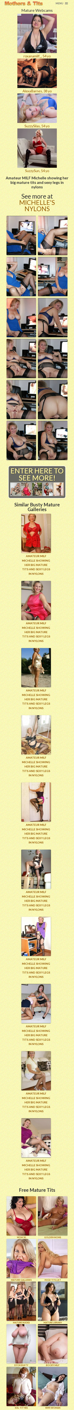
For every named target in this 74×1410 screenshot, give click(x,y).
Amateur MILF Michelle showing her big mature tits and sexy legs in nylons (36, 564)
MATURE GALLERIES (21, 1280)
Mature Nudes (21, 1322)
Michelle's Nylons (37, 206)
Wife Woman (52, 1407)
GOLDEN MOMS (52, 1237)
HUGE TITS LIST (53, 1280)
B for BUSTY (21, 1365)
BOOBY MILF (52, 1365)
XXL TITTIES (21, 1407)
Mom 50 (21, 1237)
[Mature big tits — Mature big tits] (24, 3)
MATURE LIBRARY (53, 1322)
